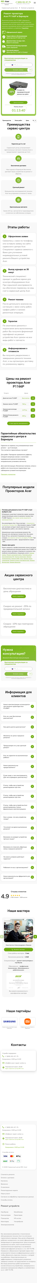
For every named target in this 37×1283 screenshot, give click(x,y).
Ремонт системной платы (14, 555)
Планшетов (5, 1218)
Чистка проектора (20, 557)
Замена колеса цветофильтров (19, 560)
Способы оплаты (6, 1200)
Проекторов (18, 1215)
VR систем (17, 1218)
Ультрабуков (18, 1221)
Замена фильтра (15, 562)
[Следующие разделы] (35, 120)
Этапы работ (18, 120)
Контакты (4, 1181)
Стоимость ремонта (7, 1174)
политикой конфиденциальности (18, 74)
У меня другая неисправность (18, 423)
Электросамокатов (7, 1225)
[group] (9, 1023)
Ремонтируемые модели (9, 1190)
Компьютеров (6, 1215)
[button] (35, 936)
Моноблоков (18, 1212)
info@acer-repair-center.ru (14, 1134)
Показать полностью (8, 474)
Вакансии (4, 1184)
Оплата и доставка (7, 1178)
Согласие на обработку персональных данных (17, 1197)
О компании (5, 1187)
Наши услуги (5, 1193)
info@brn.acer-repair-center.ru (15, 1063)
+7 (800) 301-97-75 (23, 2)
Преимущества (6, 120)
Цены (27, 120)
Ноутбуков (4, 1212)
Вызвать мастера (19, 949)
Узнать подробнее (18, 596)
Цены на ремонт (18, 102)
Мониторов (5, 1221)
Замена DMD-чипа (17, 558)
